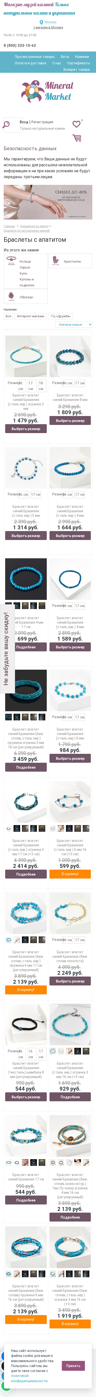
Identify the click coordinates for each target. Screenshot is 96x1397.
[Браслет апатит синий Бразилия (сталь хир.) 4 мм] (70, 468)
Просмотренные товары (35, 57)
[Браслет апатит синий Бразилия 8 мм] (70, 356)
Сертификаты (78, 63)
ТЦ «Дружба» (61, 316)
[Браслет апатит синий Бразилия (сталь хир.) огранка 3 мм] (26, 356)
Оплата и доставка (30, 63)
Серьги (25, 267)
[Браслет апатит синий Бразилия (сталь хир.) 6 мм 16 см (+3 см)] (70, 802)
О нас (56, 63)
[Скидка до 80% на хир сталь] (48, 202)
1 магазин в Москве (48, 27)
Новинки (82, 57)
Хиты (65, 57)
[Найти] (6, 124)
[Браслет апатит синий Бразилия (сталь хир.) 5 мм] (26, 468)
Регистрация (42, 122)
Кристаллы (72, 261)
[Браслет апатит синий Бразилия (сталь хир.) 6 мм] (70, 690)
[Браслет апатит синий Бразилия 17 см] (26, 1136)
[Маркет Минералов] (48, 90)
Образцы (26, 297)
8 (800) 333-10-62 (20, 45)
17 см (79, 383)
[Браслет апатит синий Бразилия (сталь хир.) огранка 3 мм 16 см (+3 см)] (70, 1025)
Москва (50, 22)
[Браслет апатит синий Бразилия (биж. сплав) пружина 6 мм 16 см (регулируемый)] (26, 1247)
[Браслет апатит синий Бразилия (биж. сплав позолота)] (70, 913)
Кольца (25, 261)
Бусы (23, 273)
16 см (67, 383)
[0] (76, 124)
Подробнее (25, 647)
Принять (73, 1366)
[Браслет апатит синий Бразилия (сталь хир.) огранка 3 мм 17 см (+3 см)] (26, 802)
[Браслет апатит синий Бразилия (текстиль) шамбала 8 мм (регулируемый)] (26, 1025)
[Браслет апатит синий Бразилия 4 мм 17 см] (26, 579)
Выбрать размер (26, 429)
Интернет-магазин (30, 316)
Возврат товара (77, 70)
